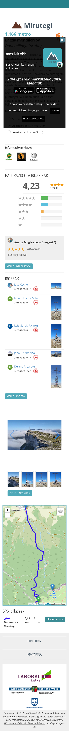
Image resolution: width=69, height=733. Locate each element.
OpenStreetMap (44, 604)
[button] (57, 435)
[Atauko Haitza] (52, 587)
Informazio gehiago (33, 118)
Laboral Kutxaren (12, 716)
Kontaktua (34, 654)
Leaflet (31, 604)
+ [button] (7, 510)
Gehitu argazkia (20, 493)
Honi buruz (34, 641)
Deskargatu (56, 619)
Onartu (55, 110)
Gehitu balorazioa (19, 266)
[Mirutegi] (38, 599)
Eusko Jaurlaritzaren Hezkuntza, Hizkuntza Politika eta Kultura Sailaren (33, 721)
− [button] (7, 515)
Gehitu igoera (16, 396)
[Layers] (60, 511)
